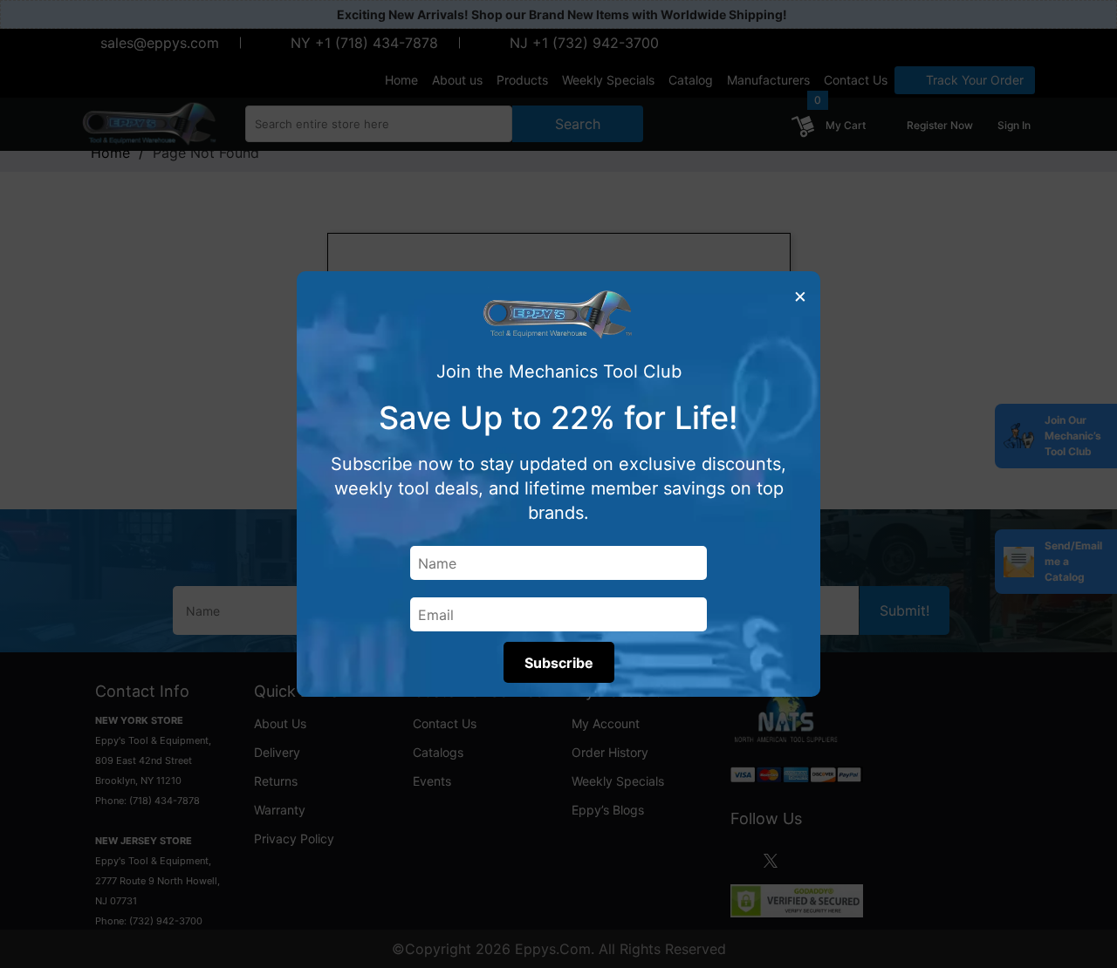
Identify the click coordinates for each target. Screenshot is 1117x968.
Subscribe (558, 662)
